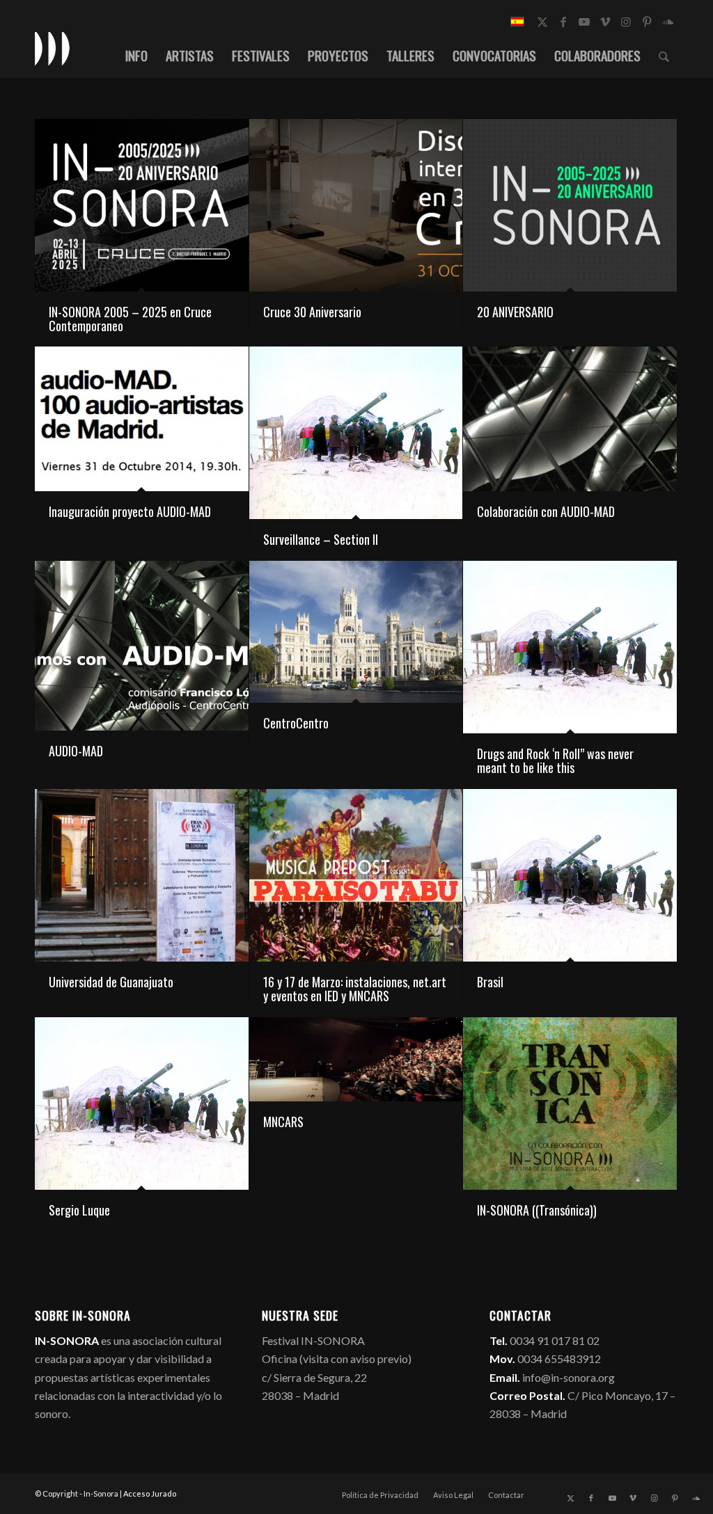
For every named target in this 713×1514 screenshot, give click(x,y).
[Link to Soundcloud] (667, 21)
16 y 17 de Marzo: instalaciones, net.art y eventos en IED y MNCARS (354, 989)
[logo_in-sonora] (52, 48)
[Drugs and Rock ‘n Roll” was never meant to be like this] (570, 647)
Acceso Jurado (149, 1493)
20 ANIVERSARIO (515, 312)
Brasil (490, 982)
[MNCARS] (356, 1059)
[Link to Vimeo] (605, 21)
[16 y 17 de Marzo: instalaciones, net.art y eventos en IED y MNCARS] (356, 875)
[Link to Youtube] (584, 21)
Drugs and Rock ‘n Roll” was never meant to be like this (555, 760)
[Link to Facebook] (563, 21)
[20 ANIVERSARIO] (570, 205)
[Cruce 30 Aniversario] (356, 205)
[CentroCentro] (356, 632)
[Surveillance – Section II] (356, 432)
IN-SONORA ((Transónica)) (537, 1210)
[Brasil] (570, 875)
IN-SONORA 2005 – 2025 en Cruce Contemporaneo (130, 319)
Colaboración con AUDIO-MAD (546, 511)
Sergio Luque (79, 1210)
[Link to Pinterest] (646, 21)
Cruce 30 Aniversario (312, 312)
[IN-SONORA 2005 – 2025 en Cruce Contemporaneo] (142, 205)
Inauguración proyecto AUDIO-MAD (130, 511)
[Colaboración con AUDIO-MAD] (570, 418)
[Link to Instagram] (626, 21)
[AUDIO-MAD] (142, 646)
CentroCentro (296, 723)
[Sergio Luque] (142, 1103)
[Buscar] (664, 55)
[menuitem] (136, 55)
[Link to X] (542, 21)
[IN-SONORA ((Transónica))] (570, 1103)
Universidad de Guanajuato (111, 982)
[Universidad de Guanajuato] (142, 875)
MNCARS (283, 1122)
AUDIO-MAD (76, 751)
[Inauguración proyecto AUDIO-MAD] (142, 418)
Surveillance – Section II (320, 539)
